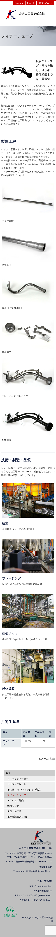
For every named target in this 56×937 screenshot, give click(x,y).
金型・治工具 (14, 811)
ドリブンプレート (16, 784)
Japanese (19, 3)
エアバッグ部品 (15, 800)
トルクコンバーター (17, 779)
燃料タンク (13, 806)
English (30, 3)
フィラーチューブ (16, 795)
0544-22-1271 (21, 857)
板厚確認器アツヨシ (17, 816)
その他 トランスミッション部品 (24, 789)
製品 (8, 773)
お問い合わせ (46, 3)
